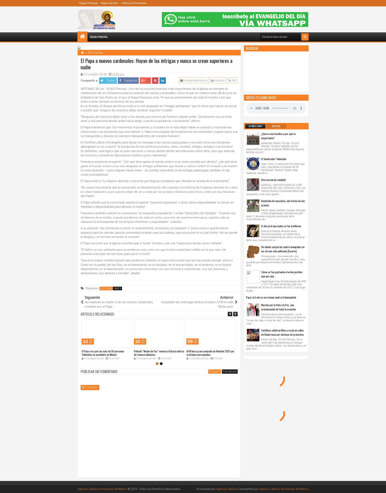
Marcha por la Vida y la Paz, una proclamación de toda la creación (278, 307)
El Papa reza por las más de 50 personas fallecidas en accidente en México (103, 353)
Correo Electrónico (195, 80)
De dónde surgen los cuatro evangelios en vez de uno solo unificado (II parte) (282, 249)
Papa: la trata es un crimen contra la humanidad (271, 297)
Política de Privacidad (133, 3)
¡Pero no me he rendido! (273, 180)
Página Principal (88, 3)
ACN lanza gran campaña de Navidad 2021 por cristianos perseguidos (210, 353)
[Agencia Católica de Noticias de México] (82, 37)
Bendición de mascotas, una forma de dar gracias (283, 203)
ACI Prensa (106, 288)
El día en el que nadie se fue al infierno (281, 226)
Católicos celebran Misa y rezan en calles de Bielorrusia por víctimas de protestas (282, 332)
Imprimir (219, 80)
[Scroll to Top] (380, 487)
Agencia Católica (226, 489)
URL (233, 80)
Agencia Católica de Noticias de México (102, 489)
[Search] (305, 37)
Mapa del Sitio (109, 3)
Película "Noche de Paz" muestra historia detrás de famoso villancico (159, 353)
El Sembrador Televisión (273, 159)
